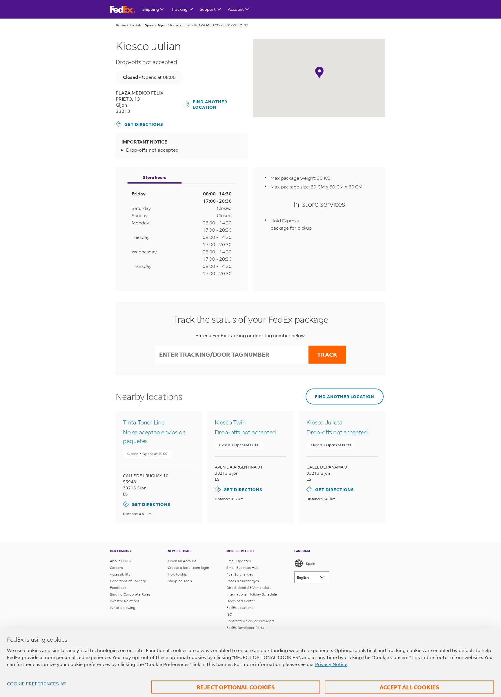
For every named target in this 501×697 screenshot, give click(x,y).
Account (236, 9)
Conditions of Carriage (128, 581)
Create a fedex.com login (188, 567)
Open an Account (182, 561)
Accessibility (120, 574)
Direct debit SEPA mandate (248, 587)
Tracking (179, 9)
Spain (310, 563)
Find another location (210, 104)
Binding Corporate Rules (130, 594)
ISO (229, 614)
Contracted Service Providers (250, 621)
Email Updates (238, 561)
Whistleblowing (122, 607)
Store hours (154, 177)
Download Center (240, 601)
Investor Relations (124, 601)
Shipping (150, 9)
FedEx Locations (239, 607)
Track (327, 354)
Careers (116, 567)
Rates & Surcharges (242, 581)
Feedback (118, 587)
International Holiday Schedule (251, 594)
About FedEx (120, 561)
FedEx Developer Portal (245, 627)
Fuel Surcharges (239, 574)
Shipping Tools (180, 581)
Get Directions (139, 124)
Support (208, 9)
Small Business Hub (242, 567)
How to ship (177, 574)
